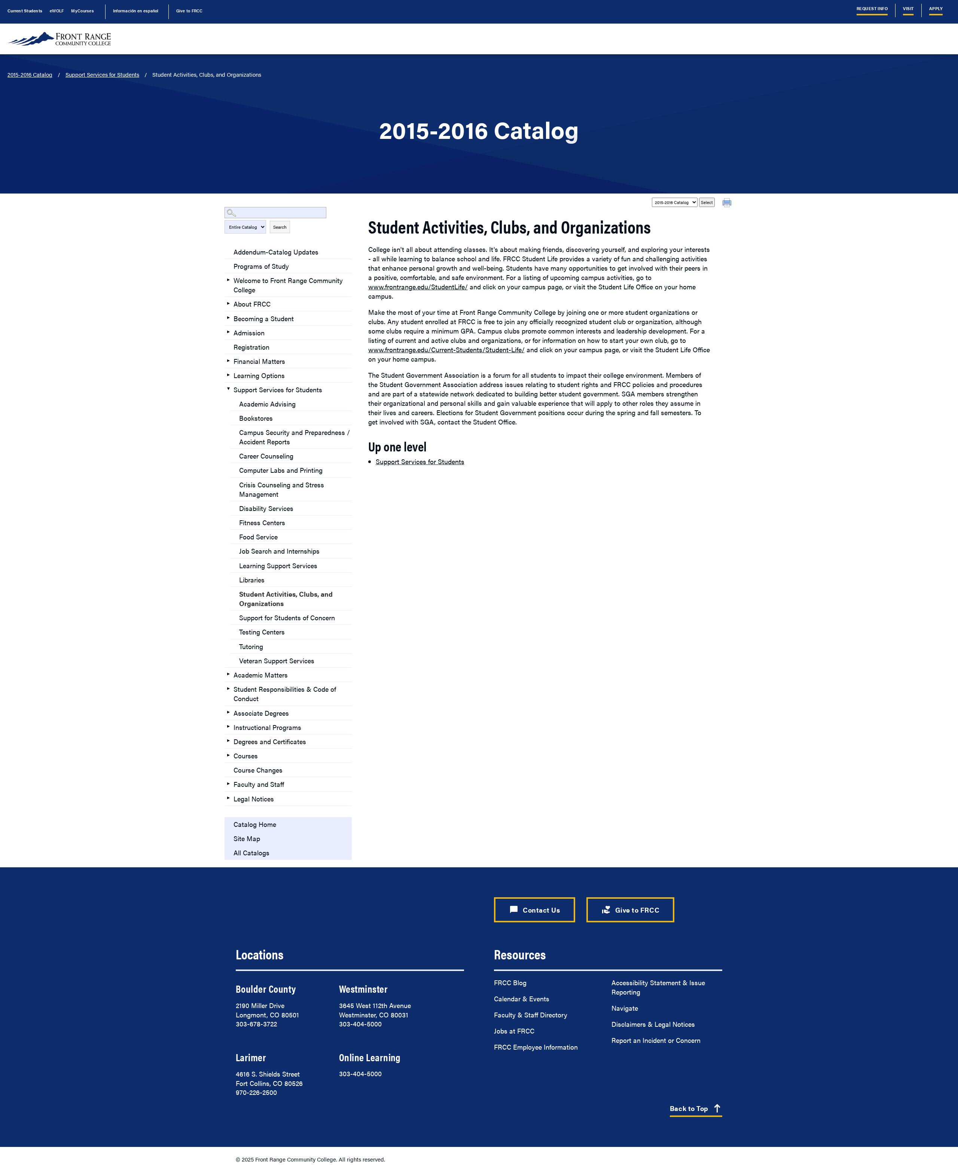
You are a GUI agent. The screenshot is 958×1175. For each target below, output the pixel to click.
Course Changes (258, 769)
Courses (246, 755)
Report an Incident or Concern (656, 1040)
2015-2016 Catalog (29, 74)
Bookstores (256, 418)
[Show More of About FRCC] (228, 303)
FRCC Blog (510, 982)
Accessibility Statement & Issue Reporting (658, 987)
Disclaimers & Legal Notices (653, 1024)
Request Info (872, 8)
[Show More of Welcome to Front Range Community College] (228, 279)
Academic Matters (261, 674)
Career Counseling (266, 455)
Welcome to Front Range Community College (288, 285)
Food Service (258, 536)
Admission (249, 332)
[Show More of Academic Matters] (228, 674)
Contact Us (534, 910)
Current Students (24, 10)
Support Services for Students (102, 74)
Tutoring (251, 646)
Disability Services (266, 508)
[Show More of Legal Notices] (228, 798)
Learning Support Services (278, 565)
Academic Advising (267, 403)
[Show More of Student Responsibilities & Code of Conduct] (228, 688)
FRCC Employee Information (536, 1046)
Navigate (624, 1008)
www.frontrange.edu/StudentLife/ (418, 286)
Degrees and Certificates (270, 741)
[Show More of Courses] (228, 755)
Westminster (363, 988)
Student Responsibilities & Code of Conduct (285, 693)
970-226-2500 (256, 1092)
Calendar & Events (521, 998)
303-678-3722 (256, 1023)
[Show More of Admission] (228, 332)
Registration (251, 346)
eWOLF (57, 10)
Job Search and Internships (279, 550)
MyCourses (82, 10)
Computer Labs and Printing (281, 470)
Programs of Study (261, 266)
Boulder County (266, 988)
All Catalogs (251, 852)
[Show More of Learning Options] (228, 374)
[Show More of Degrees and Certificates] (228, 741)
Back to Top (696, 1109)
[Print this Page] (727, 203)
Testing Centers (262, 631)
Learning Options (259, 375)
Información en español (136, 10)
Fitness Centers (262, 522)
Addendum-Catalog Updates (276, 251)
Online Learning (370, 1057)
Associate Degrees (261, 713)
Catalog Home (255, 824)
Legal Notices (254, 798)
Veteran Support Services (276, 660)
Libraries (252, 579)
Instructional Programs (267, 727)
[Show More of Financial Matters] (228, 360)
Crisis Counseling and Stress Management (281, 489)
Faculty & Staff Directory (530, 1014)
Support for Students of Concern (287, 617)
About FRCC (252, 303)
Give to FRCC (189, 10)
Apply (936, 8)
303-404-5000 (360, 1023)
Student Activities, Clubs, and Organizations (286, 598)
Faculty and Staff (259, 784)
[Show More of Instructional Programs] (228, 726)
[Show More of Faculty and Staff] (228, 783)
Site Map (247, 838)
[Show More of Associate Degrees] (228, 712)
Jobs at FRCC (514, 1030)
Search (280, 226)
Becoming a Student (264, 318)
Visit (908, 8)
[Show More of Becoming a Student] (228, 318)
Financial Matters (259, 361)
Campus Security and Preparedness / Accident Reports (294, 436)
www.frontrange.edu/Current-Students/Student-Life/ (446, 349)
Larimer (251, 1057)
